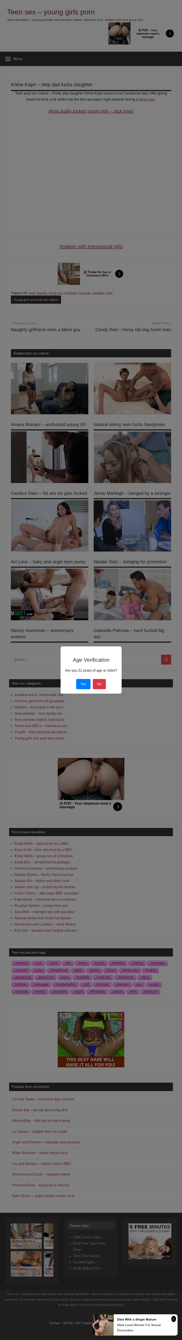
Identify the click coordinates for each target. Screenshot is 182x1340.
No (99, 684)
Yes (83, 684)
